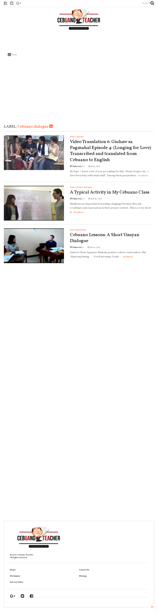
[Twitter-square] (11, 3)
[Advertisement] (79, 40)
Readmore (143, 175)
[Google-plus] (18, 3)
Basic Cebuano (77, 136)
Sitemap (83, 576)
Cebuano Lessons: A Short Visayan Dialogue (104, 238)
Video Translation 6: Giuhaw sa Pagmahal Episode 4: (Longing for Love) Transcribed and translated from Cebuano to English (110, 151)
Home (13, 569)
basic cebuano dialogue (81, 187)
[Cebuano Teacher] (79, 20)
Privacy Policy (16, 582)
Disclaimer (15, 576)
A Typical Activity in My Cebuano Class (109, 192)
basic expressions (78, 229)
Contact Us (84, 569)
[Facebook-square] (5, 3)
